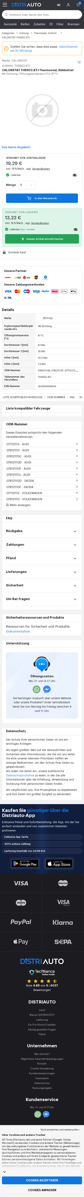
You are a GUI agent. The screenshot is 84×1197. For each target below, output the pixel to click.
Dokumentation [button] (18, 631)
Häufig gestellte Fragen (42, 1029)
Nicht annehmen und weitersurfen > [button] (60, 1129)
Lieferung (42, 1019)
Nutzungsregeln (42, 1087)
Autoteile (10, 24)
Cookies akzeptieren (42, 1180)
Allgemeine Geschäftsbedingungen (42, 1058)
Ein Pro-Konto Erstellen (42, 1024)
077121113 (17, 444)
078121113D (18, 462)
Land (42, 1010)
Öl (51, 24)
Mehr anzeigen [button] (19, 505)
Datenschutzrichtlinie (20, 775)
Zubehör (40, 24)
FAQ (72, 397)
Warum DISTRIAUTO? (42, 1014)
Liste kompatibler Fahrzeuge (22, 397)
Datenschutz (42, 1083)
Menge (11, 185)
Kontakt (42, 1063)
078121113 (17, 450)
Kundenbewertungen (42, 1073)
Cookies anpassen (42, 1190)
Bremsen (74, 24)
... (77, 370)
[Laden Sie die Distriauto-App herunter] (25, 863)
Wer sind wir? (42, 1053)
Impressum (42, 1078)
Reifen (25, 24)
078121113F (18, 468)
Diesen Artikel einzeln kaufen (44, 239)
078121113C (18, 456)
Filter (60, 24)
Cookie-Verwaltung (42, 1068)
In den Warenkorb (45, 198)
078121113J (18, 474)
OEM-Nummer (56, 397)
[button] (59, 4)
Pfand (42, 1034)
